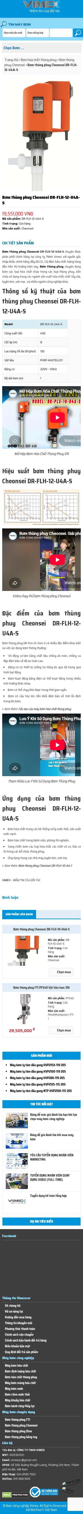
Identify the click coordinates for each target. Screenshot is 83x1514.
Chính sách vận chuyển (19, 1334)
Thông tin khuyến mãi (18, 1323)
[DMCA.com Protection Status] (15, 1496)
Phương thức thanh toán (20, 1329)
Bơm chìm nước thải (17, 1394)
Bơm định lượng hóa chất (20, 1371)
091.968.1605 (21, 1478)
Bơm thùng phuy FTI (17, 1419)
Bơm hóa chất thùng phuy (39, 60)
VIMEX (6, 880)
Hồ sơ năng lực (14, 1311)
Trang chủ (11, 60)
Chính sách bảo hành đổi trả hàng (25, 1340)
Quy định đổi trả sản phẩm (21, 1352)
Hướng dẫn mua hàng (18, 1317)
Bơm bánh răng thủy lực (20, 1406)
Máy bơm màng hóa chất (20, 1383)
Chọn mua (64, 972)
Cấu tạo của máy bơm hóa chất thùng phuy (44, 708)
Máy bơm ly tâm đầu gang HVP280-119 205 (37, 1078)
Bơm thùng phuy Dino (18, 1431)
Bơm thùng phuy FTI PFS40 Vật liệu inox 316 (41, 987)
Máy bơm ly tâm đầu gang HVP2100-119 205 (38, 1071)
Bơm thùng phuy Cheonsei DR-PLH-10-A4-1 (45, 865)
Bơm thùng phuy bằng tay (21, 1437)
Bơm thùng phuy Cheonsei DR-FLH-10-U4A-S (41, 929)
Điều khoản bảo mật (17, 1346)
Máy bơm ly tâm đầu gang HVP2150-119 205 (38, 1065)
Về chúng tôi (13, 1305)
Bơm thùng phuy (52, 266)
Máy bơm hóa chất (16, 1365)
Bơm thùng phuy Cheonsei (20, 251)
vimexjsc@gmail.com (24, 1460)
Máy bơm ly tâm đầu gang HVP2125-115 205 (38, 1084)
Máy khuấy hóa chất (17, 1400)
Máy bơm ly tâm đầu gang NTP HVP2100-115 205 (41, 1090)
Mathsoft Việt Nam (44, 1509)
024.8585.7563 (26, 1474)
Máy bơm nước (14, 1388)
